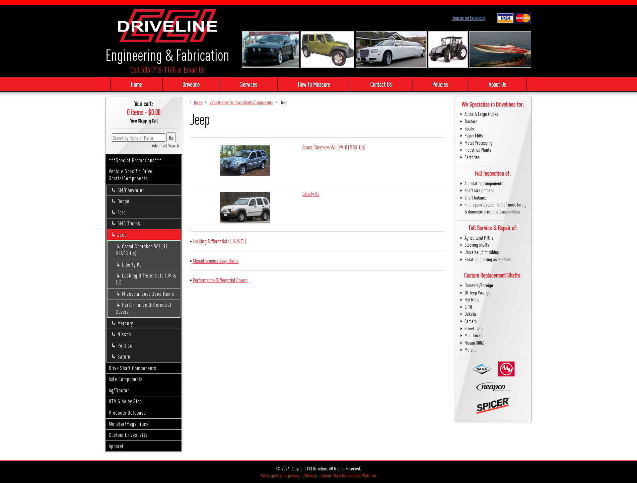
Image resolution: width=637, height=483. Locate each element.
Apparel (116, 446)
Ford (121, 212)
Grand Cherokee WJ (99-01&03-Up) (143, 250)
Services (248, 84)
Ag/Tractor (119, 390)
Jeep (122, 234)
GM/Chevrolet (130, 190)
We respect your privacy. (280, 475)
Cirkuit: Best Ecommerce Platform (348, 475)
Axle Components (126, 378)
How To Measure (314, 84)
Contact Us (381, 84)
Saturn (123, 356)
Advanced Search (165, 145)
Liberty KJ (132, 264)
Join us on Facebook (468, 17)
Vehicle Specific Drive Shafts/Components (130, 175)
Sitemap (310, 475)
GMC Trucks (128, 223)
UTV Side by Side (125, 401)
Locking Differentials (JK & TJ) (146, 279)
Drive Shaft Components (132, 367)
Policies (440, 84)
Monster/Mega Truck (129, 423)
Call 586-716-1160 (153, 69)
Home (136, 84)
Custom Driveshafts (128, 434)
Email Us (194, 69)
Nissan (124, 334)
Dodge (123, 201)
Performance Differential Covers (144, 308)
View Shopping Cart (144, 120)
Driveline (191, 84)
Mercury (125, 323)
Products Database (127, 412)
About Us (497, 84)
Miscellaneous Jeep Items (148, 293)
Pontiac (124, 345)
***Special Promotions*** (135, 160)
